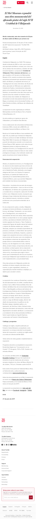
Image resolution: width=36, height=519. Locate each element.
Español (10, 506)
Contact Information (26, 515)
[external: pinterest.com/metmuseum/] (6, 444)
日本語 (10, 510)
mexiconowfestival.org (20, 373)
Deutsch (5, 510)
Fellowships (5, 482)
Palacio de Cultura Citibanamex (22, 379)
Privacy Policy (18, 515)
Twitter (30, 390)
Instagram (23, 390)
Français (24, 506)
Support (4, 463)
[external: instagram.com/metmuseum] (9, 444)
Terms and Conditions (10, 515)
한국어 (15, 510)
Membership (5, 466)
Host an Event (5, 468)
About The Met (5, 450)
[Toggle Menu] (31, 2)
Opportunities (5, 474)
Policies (4, 457)
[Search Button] (27, 2)
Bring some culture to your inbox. (13, 490)
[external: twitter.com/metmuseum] (4, 444)
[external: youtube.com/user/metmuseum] (13, 444)
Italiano (30, 506)
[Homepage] (4, 2)
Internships (4, 484)
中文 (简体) (21, 510)
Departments (5, 452)
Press (3, 459)
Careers (4, 477)
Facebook (16, 390)
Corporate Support (6, 470)
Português (17, 506)
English (5, 58)
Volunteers (4, 479)
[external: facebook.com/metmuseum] (2, 444)
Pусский (29, 510)
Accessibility (5, 454)
